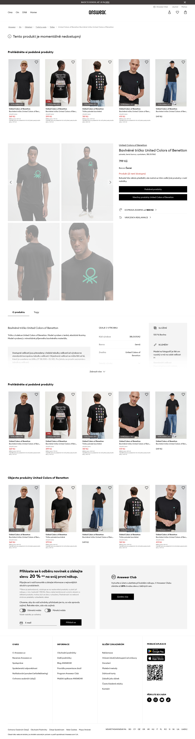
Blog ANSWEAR (64, 663)
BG (130, 729)
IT (157, 729)
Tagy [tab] (36, 312)
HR (148, 729)
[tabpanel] (97, 345)
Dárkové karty (109, 673)
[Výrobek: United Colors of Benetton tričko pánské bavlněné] (97, 82)
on (17, 12)
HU (153, 729)
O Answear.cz (18, 652)
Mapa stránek (85, 730)
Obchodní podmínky (66, 652)
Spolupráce (17, 663)
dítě (24, 12)
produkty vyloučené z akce (38, 597)
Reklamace (107, 652)
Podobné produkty (153, 189)
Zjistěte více (122, 596)
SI (169, 729)
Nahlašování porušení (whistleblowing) (30, 673)
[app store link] (156, 657)
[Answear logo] (97, 12)
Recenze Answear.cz (22, 658)
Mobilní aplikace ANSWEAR (70, 678)
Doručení (106, 663)
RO (165, 729)
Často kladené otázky (112, 683)
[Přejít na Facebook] (149, 699)
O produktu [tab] (18, 312)
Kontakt (106, 689)
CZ (139, 729)
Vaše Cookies (71, 730)
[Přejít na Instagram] (155, 699)
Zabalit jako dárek (110, 678)
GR (143, 729)
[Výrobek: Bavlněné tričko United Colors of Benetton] (24, 82)
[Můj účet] (169, 12)
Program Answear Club (68, 673)
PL (161, 729)
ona (10, 12)
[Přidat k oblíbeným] (36, 62)
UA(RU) (184, 729)
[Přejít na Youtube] (162, 699)
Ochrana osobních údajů (24, 678)
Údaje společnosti (56, 730)
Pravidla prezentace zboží (69, 668)
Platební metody (109, 668)
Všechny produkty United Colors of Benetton (153, 197)
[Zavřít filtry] (185, 2)
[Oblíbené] (177, 12)
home (33, 12)
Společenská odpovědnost (24, 668)
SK (173, 729)
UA (178, 729)
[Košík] (185, 12)
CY (134, 729)
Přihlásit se (71, 622)
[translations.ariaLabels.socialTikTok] (168, 700)
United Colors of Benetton (133, 145)
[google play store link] (156, 651)
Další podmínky (64, 658)
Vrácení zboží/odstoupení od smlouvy (119, 658)
